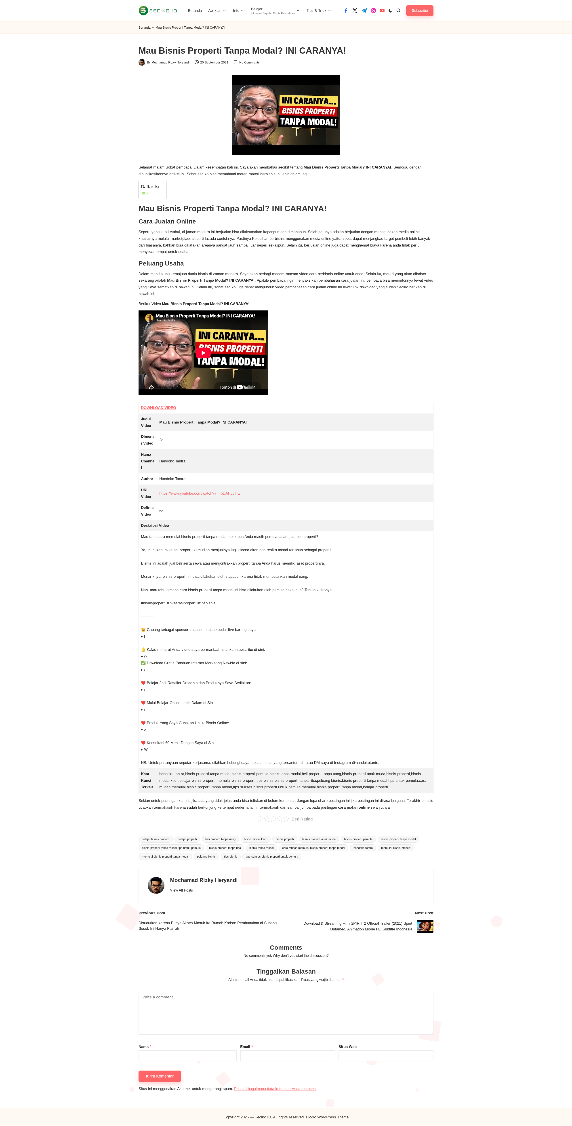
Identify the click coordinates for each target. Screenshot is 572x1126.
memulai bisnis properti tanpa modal (165, 856)
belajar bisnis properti (155, 839)
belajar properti (187, 839)
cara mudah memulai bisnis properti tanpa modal (313, 848)
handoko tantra (363, 848)
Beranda (145, 27)
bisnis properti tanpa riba (225, 848)
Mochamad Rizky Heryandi (204, 880)
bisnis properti (285, 839)
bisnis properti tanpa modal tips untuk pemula (171, 848)
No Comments (249, 62)
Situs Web (348, 1047)
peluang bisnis (206, 856)
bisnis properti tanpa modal (398, 839)
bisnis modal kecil (255, 839)
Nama (145, 1047)
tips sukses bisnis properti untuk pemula (272, 856)
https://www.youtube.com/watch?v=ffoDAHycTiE (199, 493)
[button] (419, 10)
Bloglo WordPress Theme (327, 1117)
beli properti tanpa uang (220, 839)
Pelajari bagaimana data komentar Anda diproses (275, 1089)
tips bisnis (230, 856)
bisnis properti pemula (358, 839)
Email (246, 1047)
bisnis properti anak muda (319, 839)
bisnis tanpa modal (261, 848)
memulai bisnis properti (396, 848)
